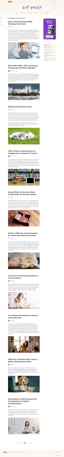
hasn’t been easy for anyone (24, 118)
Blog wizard (12, 320)
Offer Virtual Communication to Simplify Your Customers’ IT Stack (22, 152)
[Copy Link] (1, 23)
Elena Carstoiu (12, 70)
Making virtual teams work (20, 107)
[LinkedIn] (1, 18)
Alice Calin (11, 26)
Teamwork (36, 12)
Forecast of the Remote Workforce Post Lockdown (23, 277)
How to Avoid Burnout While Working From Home (20, 22)
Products (41, 12)
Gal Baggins (12, 280)
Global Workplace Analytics (21, 370)
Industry (16, 27)
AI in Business (22, 12)
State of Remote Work (31, 31)
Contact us (15, 452)
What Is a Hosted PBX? (48, 47)
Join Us (53, 1)
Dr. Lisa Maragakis (34, 75)
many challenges (28, 244)
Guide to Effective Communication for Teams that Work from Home (23, 234)
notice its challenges (21, 331)
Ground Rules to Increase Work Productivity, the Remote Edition (22, 193)
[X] (1, 20)
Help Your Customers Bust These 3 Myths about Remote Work (23, 360)
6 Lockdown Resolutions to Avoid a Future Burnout (23, 316)
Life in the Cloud (29, 12)
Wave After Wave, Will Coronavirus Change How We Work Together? (23, 66)
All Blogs (16, 12)
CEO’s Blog (47, 12)
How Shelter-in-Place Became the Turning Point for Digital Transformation (22, 401)
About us (10, 452)
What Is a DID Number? (48, 49)
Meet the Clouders (22, 452)
